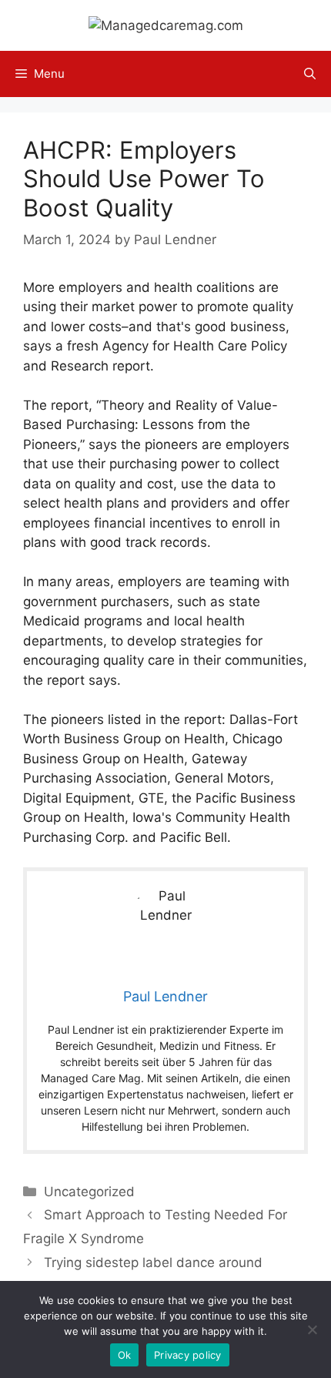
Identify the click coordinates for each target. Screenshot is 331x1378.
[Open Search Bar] (310, 74)
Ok (125, 1355)
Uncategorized (89, 1191)
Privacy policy (188, 1355)
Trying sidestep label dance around (153, 1262)
